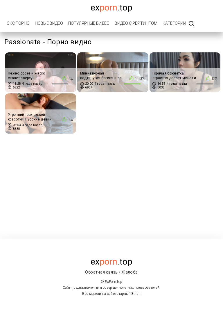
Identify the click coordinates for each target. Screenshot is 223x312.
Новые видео (49, 23)
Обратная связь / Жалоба (111, 272)
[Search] (191, 24)
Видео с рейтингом (136, 23)
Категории (174, 23)
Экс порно (18, 23)
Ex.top (111, 7)
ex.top (111, 261)
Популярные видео (88, 23)
